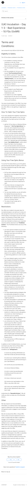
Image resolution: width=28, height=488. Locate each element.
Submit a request (20, 467)
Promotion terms (12, 7)
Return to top (4, 471)
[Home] (2, 3)
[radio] (10, 460)
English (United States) (19, 485)
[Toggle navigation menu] (20, 3)
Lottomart (3, 7)
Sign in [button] (23, 2)
